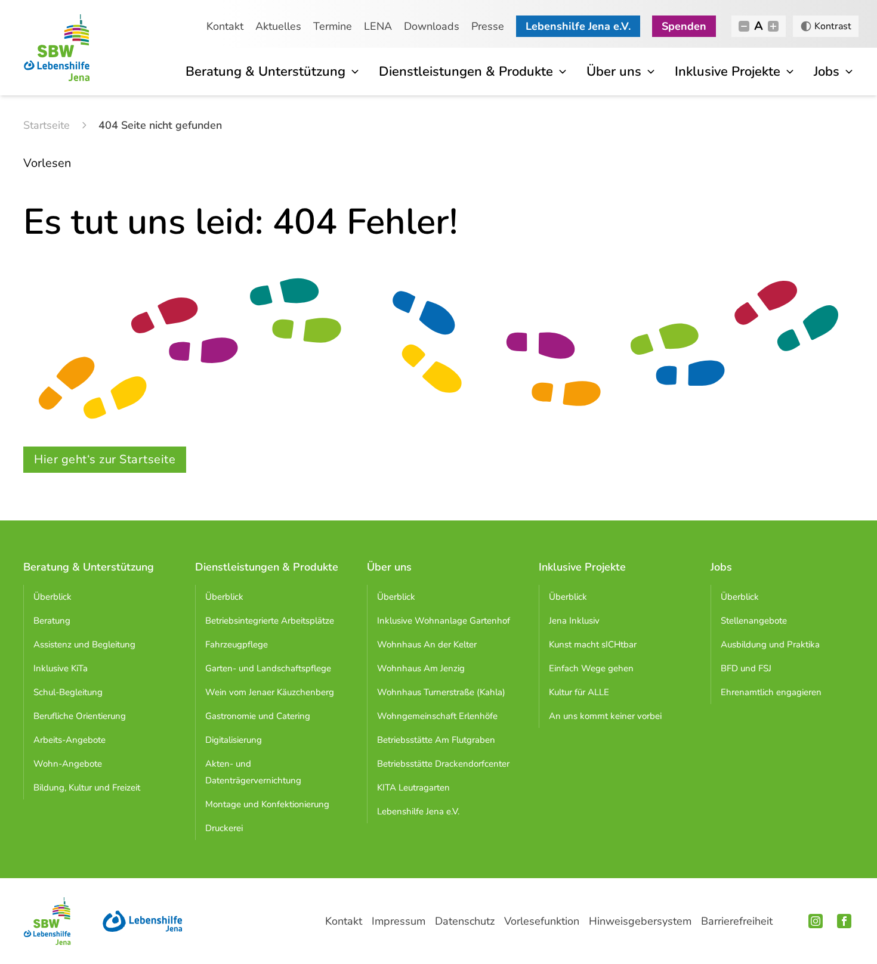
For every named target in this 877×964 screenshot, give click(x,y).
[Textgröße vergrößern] (773, 26)
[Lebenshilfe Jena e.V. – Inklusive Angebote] (143, 921)
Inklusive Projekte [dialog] (727, 71)
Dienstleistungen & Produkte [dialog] (466, 71)
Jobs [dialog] (826, 71)
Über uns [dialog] (613, 71)
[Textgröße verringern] (744, 26)
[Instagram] (815, 921)
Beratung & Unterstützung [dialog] (265, 71)
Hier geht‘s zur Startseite (104, 459)
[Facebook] (844, 921)
